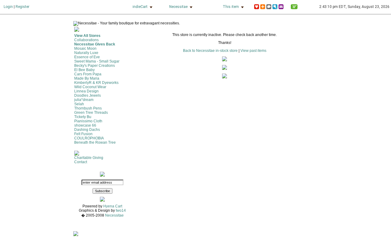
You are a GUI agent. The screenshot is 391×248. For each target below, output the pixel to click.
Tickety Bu (82, 117)
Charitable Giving (88, 158)
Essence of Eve (87, 57)
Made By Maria (86, 78)
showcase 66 (85, 125)
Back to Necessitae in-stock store (210, 51)
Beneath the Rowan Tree (95, 142)
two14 (121, 210)
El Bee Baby (84, 70)
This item (231, 7)
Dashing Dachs (87, 130)
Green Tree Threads (91, 112)
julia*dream (83, 100)
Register (22, 7)
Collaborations (86, 40)
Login (8, 7)
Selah (79, 104)
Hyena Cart (112, 206)
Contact (80, 162)
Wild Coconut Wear (90, 87)
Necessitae (178, 7)
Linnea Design (86, 91)
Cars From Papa (87, 74)
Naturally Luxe (86, 53)
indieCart (140, 7)
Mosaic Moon (85, 48)
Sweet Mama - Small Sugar (96, 61)
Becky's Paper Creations (94, 65)
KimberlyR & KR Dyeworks (96, 83)
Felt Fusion (83, 134)
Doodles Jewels (87, 95)
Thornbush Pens (88, 108)
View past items (253, 51)
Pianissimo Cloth (88, 121)
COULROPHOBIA (89, 138)
